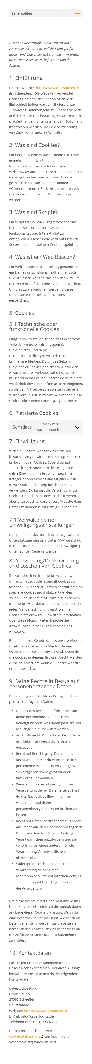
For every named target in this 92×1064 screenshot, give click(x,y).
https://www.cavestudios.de (58, 87)
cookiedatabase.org (24, 1036)
